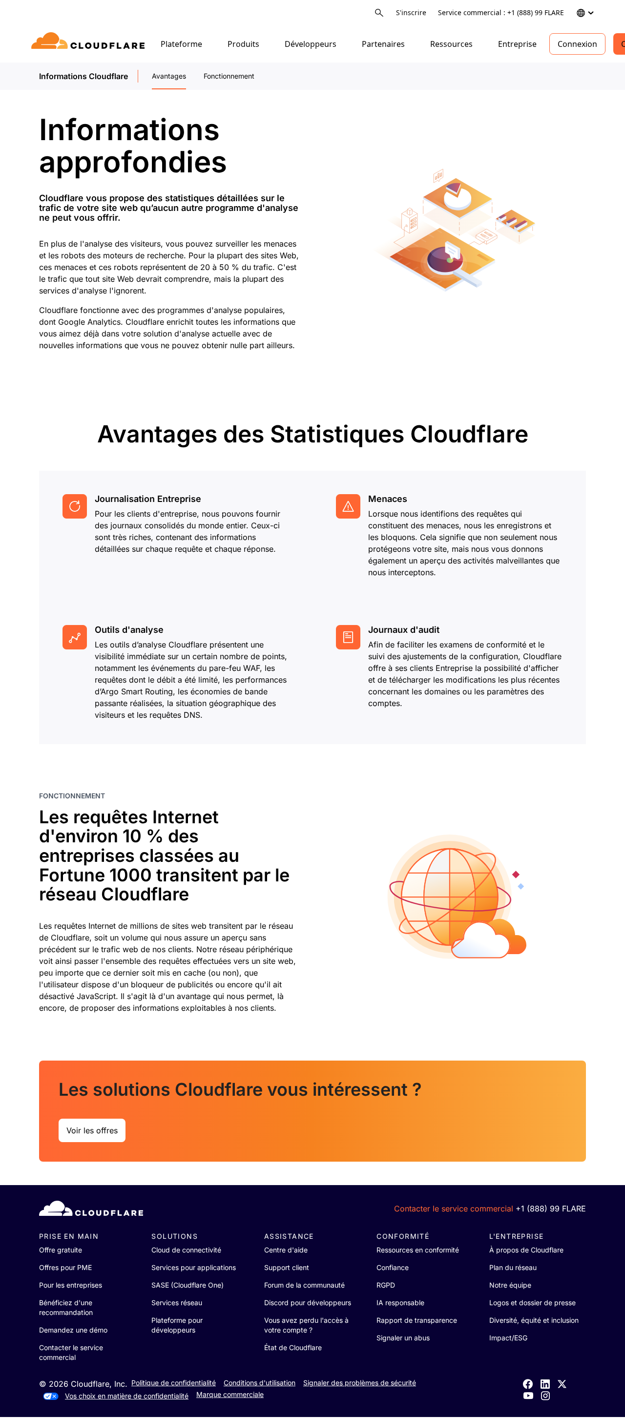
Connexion (577, 44)
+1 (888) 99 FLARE (551, 1208)
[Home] (89, 44)
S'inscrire (411, 12)
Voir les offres (92, 1130)
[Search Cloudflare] (379, 13)
